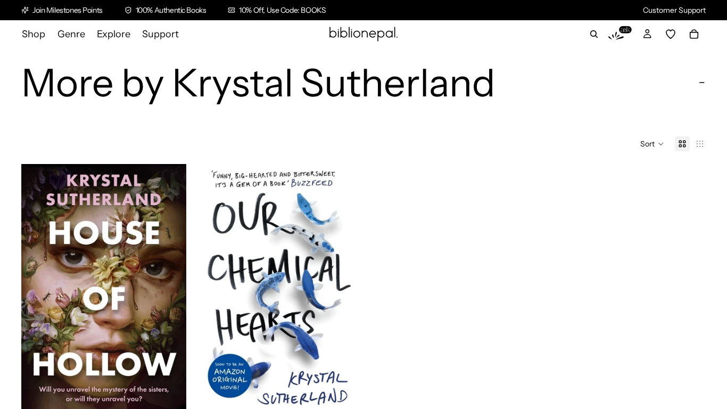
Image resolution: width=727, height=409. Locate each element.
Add (178, 395)
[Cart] (694, 34)
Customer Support (674, 10)
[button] (652, 144)
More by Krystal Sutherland (258, 82)
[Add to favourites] (169, 180)
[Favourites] (670, 34)
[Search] (594, 34)
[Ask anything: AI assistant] (620, 34)
